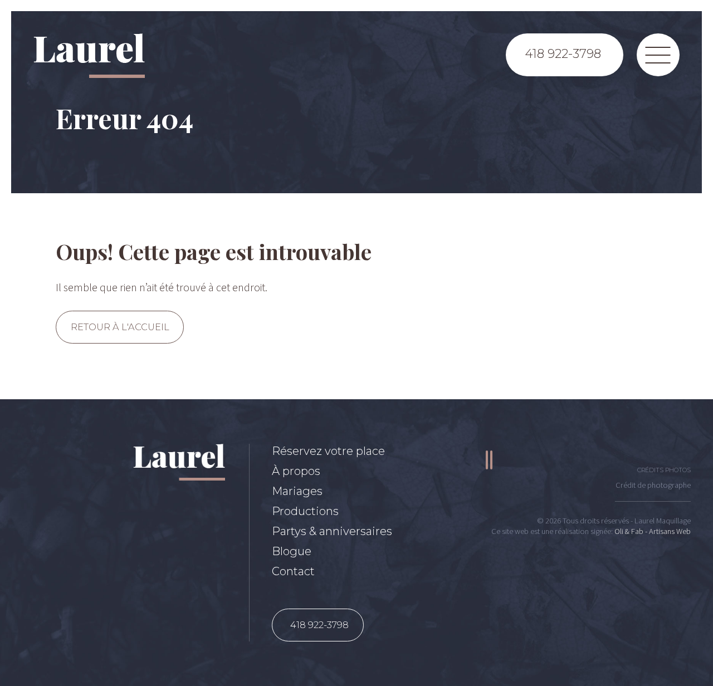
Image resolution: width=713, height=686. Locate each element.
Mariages (297, 491)
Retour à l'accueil (120, 326)
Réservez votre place (328, 451)
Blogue (291, 551)
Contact (293, 571)
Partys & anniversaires (332, 531)
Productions (305, 511)
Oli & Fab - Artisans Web (652, 531)
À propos (296, 471)
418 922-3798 (319, 624)
